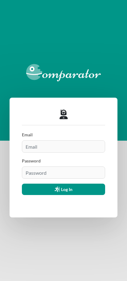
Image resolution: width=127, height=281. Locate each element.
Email (27, 134)
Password (31, 160)
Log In (66, 189)
